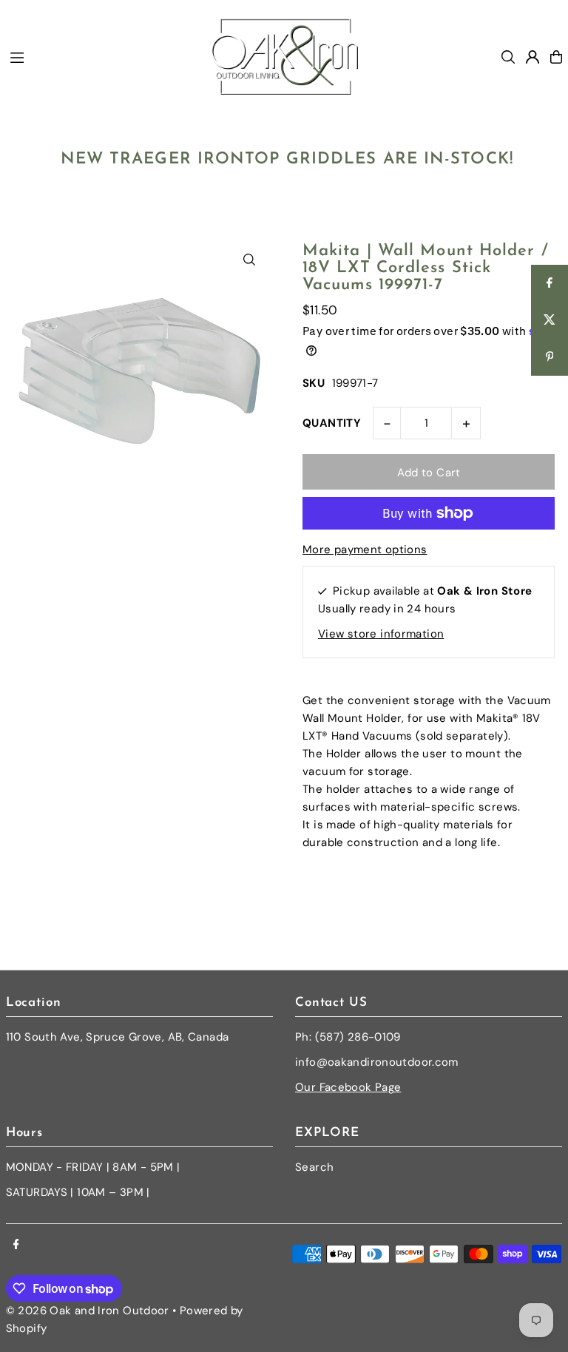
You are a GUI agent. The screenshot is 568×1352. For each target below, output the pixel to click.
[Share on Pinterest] (549, 357)
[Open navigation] (102, 56)
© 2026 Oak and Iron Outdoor (87, 1310)
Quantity (331, 423)
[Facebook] (16, 1245)
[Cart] (556, 57)
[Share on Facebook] (549, 283)
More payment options (364, 549)
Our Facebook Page (348, 1087)
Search (314, 1167)
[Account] (532, 57)
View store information (381, 633)
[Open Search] (508, 57)
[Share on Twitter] (549, 320)
